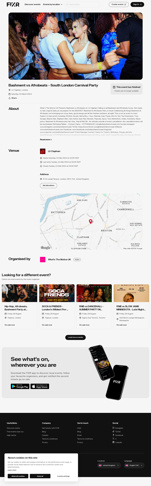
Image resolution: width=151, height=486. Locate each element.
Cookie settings (63, 476)
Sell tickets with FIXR (50, 428)
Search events (74, 4)
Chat (79, 428)
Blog (44, 432)
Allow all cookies (18, 476)
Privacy (45, 442)
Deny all (40, 476)
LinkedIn (118, 442)
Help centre (11, 435)
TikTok (118, 432)
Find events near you (15, 432)
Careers (45, 435)
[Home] (13, 4)
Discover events (32, 4)
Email (79, 435)
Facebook (119, 435)
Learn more (12, 470)
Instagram (119, 428)
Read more (45, 140)
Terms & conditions (50, 439)
